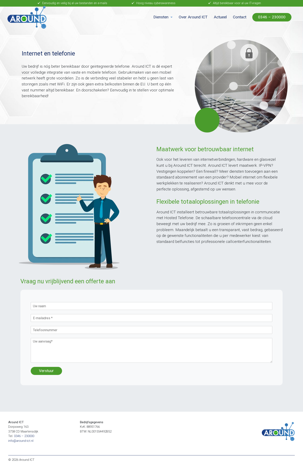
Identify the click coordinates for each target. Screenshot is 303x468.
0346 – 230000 (271, 17)
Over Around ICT (193, 17)
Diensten (160, 17)
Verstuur (46, 370)
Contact (239, 17)
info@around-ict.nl (20, 441)
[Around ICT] (27, 17)
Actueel (220, 17)
